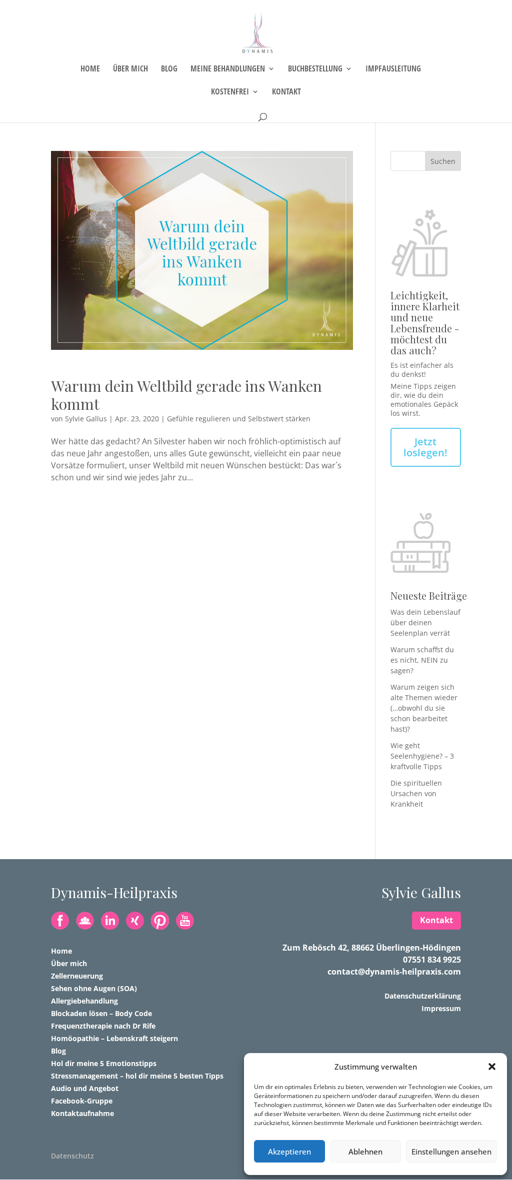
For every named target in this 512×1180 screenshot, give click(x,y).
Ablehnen (365, 1152)
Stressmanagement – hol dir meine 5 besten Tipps (137, 1076)
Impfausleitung (393, 69)
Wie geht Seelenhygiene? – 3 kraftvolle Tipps (422, 756)
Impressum (441, 1008)
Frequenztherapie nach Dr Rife (103, 1026)
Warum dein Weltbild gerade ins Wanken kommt (186, 395)
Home (90, 69)
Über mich (130, 69)
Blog (169, 69)
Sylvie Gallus (86, 418)
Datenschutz (72, 1156)
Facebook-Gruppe (81, 1101)
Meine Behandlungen (227, 69)
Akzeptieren (289, 1152)
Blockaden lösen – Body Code (101, 1013)
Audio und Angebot (84, 1088)
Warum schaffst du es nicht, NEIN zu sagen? (422, 660)
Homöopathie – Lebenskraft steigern (114, 1038)
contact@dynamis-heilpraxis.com (394, 971)
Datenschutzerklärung (422, 996)
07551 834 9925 (432, 959)
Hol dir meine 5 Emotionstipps (103, 1063)
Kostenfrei (230, 92)
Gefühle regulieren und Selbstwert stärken (238, 418)
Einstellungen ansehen (452, 1152)
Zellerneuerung (77, 976)
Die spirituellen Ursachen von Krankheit (416, 793)
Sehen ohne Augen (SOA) (94, 988)
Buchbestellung (315, 69)
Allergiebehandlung (84, 1001)
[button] (492, 1067)
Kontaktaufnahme (82, 1113)
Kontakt (286, 92)
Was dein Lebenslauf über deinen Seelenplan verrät (425, 622)
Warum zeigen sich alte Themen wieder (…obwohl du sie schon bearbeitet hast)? (424, 708)
